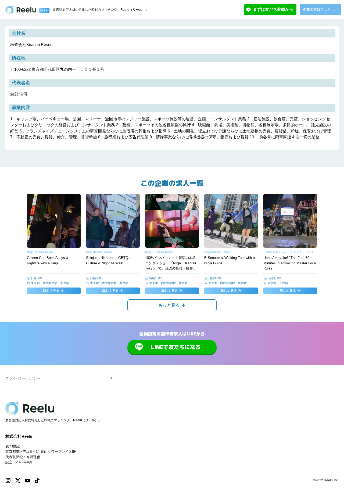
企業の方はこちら (317, 10)
